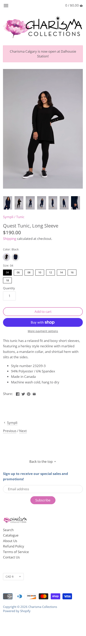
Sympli (8, 217)
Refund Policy (13, 546)
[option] (7, 203)
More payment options (43, 331)
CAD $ (10, 576)
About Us (10, 541)
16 (72, 272)
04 (7, 272)
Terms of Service (16, 551)
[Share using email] (34, 393)
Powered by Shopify (17, 611)
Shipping (9, 238)
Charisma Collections (42, 607)
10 (39, 272)
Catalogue (11, 535)
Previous (9, 430)
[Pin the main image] (28, 393)
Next (23, 430)
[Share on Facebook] (17, 393)
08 (29, 272)
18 (7, 280)
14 (61, 272)
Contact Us (11, 557)
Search (8, 530)
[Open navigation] (6, 6)
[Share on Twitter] (23, 393)
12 (50, 272)
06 (18, 272)
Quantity (9, 288)
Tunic (20, 217)
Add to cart (43, 311)
